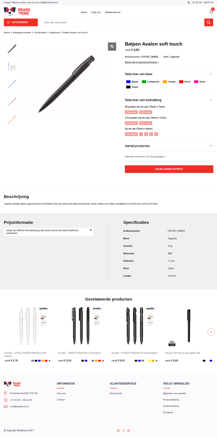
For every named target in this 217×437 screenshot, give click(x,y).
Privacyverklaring (171, 399)
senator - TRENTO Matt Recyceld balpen (79, 353)
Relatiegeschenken (22, 32)
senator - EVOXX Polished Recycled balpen (134, 353)
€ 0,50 (64, 360)
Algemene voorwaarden (174, 393)
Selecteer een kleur (139, 74)
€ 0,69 (171, 360)
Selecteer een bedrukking (143, 100)
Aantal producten (137, 146)
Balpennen (55, 32)
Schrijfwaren (40, 32)
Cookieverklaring (171, 406)
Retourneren (116, 393)
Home (84, 12)
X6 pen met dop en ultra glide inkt (182, 353)
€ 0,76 (11, 360)
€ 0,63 (118, 360)
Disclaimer (168, 412)
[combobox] (122, 22)
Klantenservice (112, 12)
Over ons (96, 12)
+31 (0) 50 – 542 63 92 (202, 2)
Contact (61, 399)
